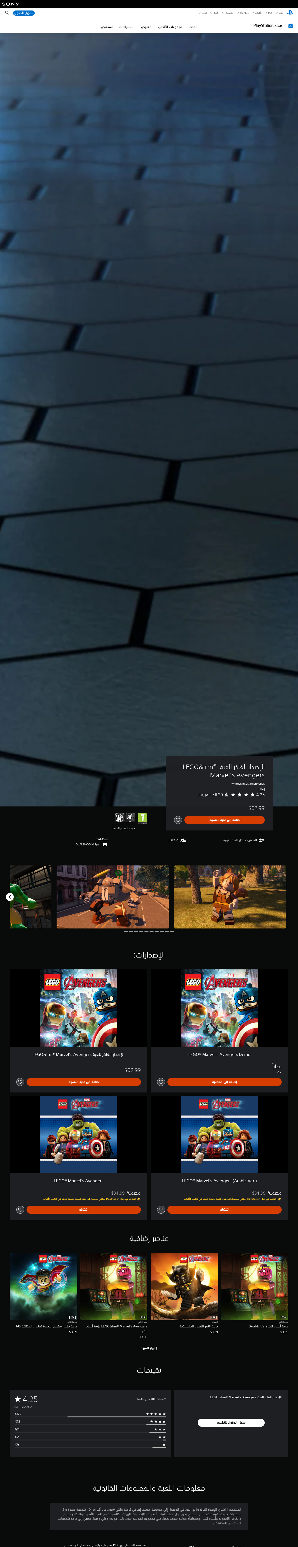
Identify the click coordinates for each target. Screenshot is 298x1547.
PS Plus (244, 12)
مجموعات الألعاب (170, 27)
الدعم (204, 12)
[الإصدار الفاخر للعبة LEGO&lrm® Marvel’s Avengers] (230, 897)
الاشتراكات (126, 27)
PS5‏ (270, 12)
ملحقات (230, 12)
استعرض (107, 27)
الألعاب (258, 12)
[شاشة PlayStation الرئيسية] (290, 13)
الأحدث (193, 27)
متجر (281, 12)
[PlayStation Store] (273, 25)
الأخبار (216, 12)
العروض (146, 27)
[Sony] (10, 7)
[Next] (10, 897)
